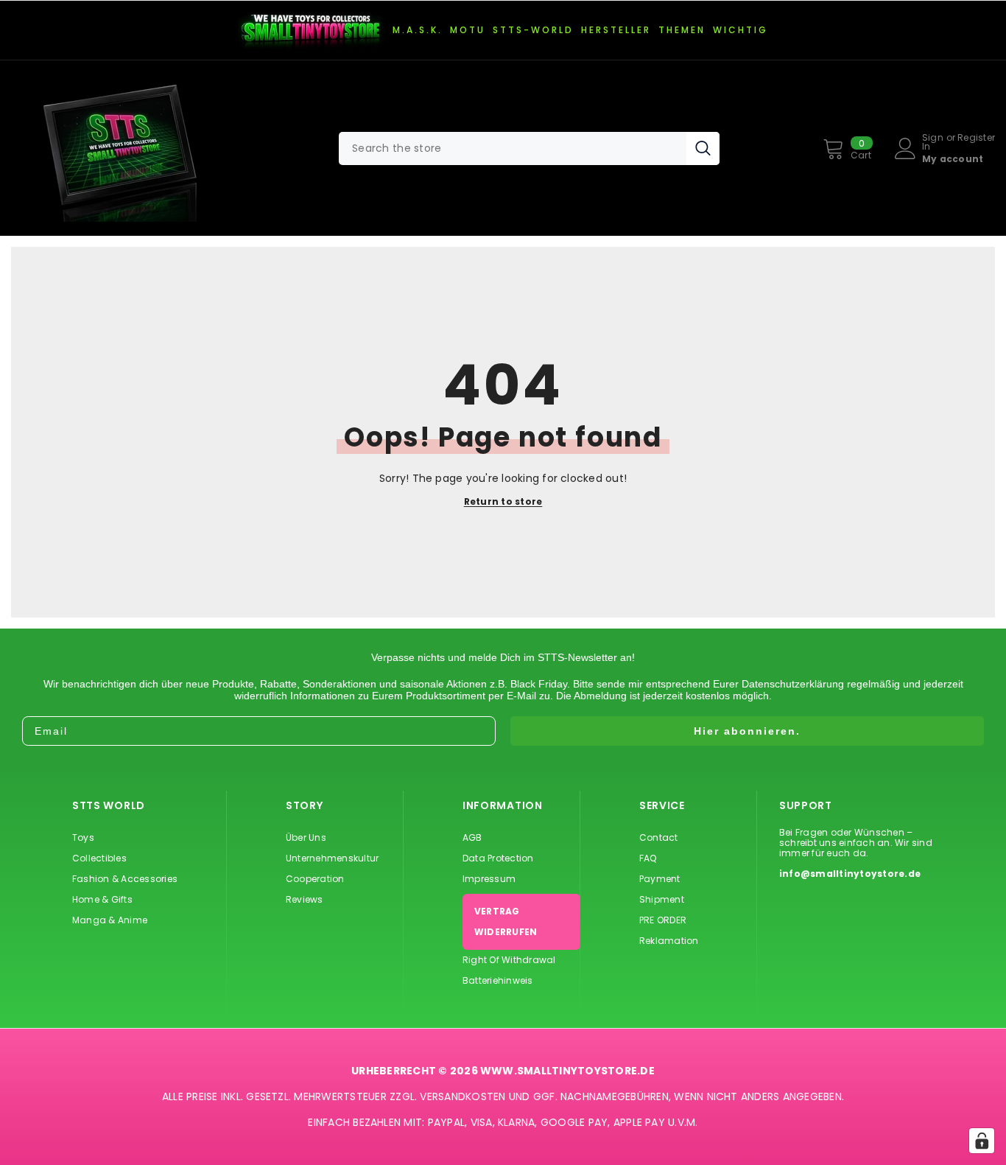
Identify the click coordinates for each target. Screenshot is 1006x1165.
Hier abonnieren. (747, 731)
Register (976, 138)
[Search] (529, 148)
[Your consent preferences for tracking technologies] (981, 1140)
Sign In (932, 142)
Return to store (503, 502)
